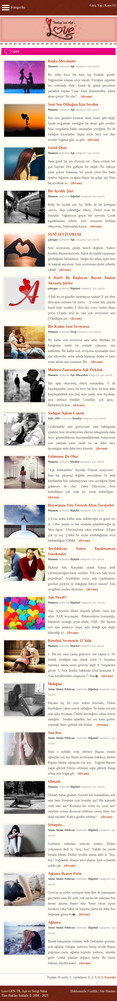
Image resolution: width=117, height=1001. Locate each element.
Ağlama (54, 922)
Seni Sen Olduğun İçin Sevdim (73, 104)
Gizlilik (93, 991)
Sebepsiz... (56, 825)
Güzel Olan (57, 147)
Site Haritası (108, 991)
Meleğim (55, 684)
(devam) (86, 96)
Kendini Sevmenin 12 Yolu (69, 640)
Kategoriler (17, 7)
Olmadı (54, 781)
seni (16, 51)
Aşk (72, 66)
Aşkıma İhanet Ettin (65, 873)
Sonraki (110, 977)
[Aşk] (58, 44)
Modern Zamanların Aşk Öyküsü (75, 370)
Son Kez (54, 732)
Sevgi (73, 331)
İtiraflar (77, 418)
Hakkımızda (78, 991)
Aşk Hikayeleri (79, 375)
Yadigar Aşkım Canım (66, 413)
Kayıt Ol (110, 5)
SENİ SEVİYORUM (64, 234)
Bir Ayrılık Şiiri (60, 191)
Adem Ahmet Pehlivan (61, 689)
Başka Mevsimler (62, 61)
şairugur (53, 239)
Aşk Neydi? (57, 597)
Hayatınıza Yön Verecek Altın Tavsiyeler (81, 505)
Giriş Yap (96, 5)
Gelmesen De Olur (63, 456)
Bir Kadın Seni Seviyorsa (68, 326)
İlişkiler (74, 510)
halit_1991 (54, 418)
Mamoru (53, 66)
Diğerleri (75, 196)
